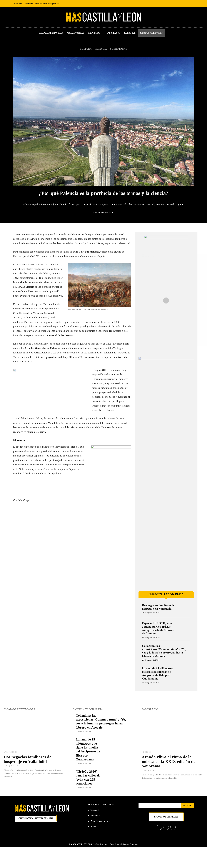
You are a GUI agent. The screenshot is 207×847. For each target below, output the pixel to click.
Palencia (101, 49)
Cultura (86, 49)
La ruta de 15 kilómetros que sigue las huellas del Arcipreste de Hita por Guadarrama (157, 673)
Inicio (93, 826)
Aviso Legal (115, 844)
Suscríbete (95, 815)
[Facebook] (177, 3)
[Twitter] (191, 3)
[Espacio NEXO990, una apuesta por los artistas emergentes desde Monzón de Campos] (184, 627)
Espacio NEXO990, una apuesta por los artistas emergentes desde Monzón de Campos (158, 628)
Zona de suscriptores (100, 821)
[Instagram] (184, 3)
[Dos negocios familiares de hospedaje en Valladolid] (184, 609)
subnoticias (118, 49)
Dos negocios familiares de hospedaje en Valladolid (158, 607)
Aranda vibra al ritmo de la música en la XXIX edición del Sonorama (169, 761)
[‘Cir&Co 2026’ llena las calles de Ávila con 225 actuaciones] (119, 776)
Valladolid (10, 752)
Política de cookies (100, 844)
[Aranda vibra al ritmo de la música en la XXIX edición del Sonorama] (172, 732)
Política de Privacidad (129, 844)
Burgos (146, 752)
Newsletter (95, 810)
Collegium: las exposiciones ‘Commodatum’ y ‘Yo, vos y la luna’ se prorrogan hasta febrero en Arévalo (164, 651)
